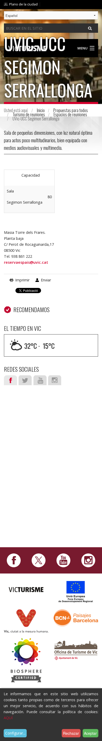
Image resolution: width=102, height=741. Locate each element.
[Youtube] (63, 559)
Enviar (46, 280)
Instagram (54, 380)
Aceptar (90, 733)
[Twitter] (39, 559)
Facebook (10, 380)
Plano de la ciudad (23, 4)
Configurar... (15, 733)
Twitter (25, 380)
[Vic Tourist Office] (76, 649)
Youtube (40, 380)
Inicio (41, 110)
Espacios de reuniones (70, 114)
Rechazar (71, 733)
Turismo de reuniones (29, 114)
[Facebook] (14, 559)
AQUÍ (8, 717)
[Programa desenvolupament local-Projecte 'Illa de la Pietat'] (76, 591)
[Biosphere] (26, 659)
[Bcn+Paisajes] (76, 617)
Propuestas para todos (70, 110)
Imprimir (22, 280)
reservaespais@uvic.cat (26, 262)
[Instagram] (88, 559)
